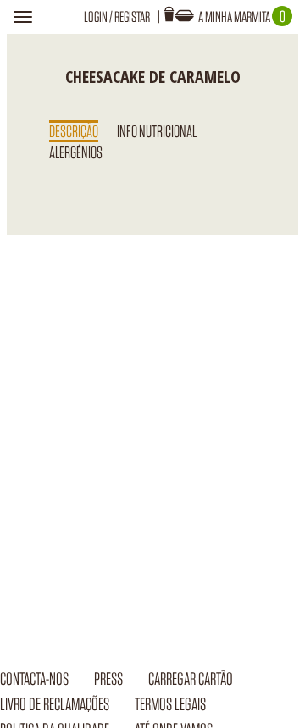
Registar (132, 16)
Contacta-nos (34, 678)
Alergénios (76, 152)
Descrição (73, 131)
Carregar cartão (190, 678)
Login (96, 16)
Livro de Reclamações (54, 703)
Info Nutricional (157, 131)
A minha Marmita (242, 16)
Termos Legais (170, 703)
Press (108, 678)
